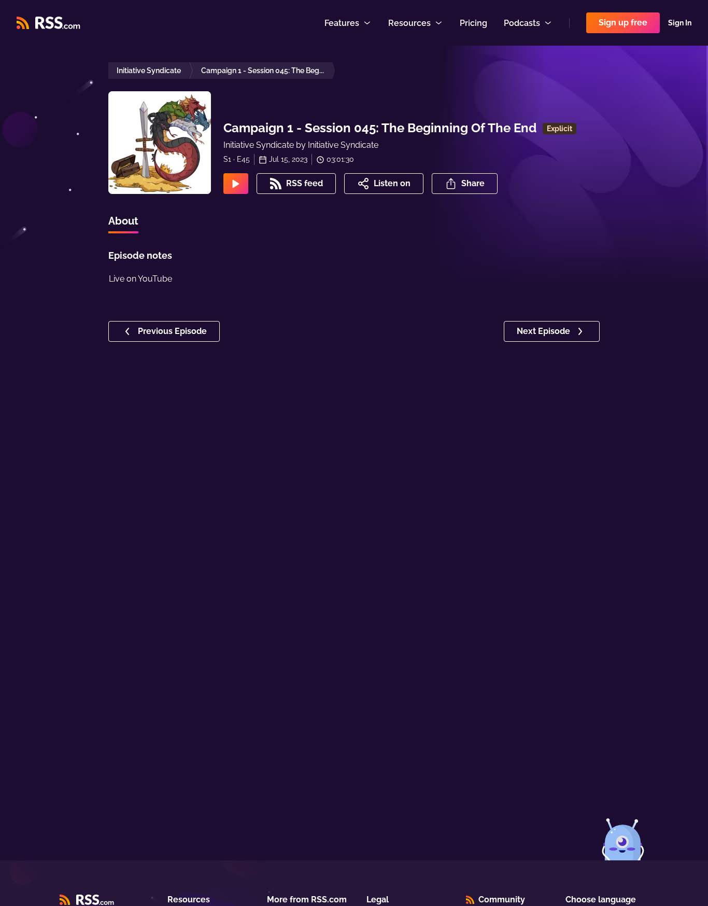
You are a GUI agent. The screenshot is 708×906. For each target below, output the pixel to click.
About (123, 221)
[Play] (235, 183)
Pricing (473, 23)
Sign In (679, 23)
